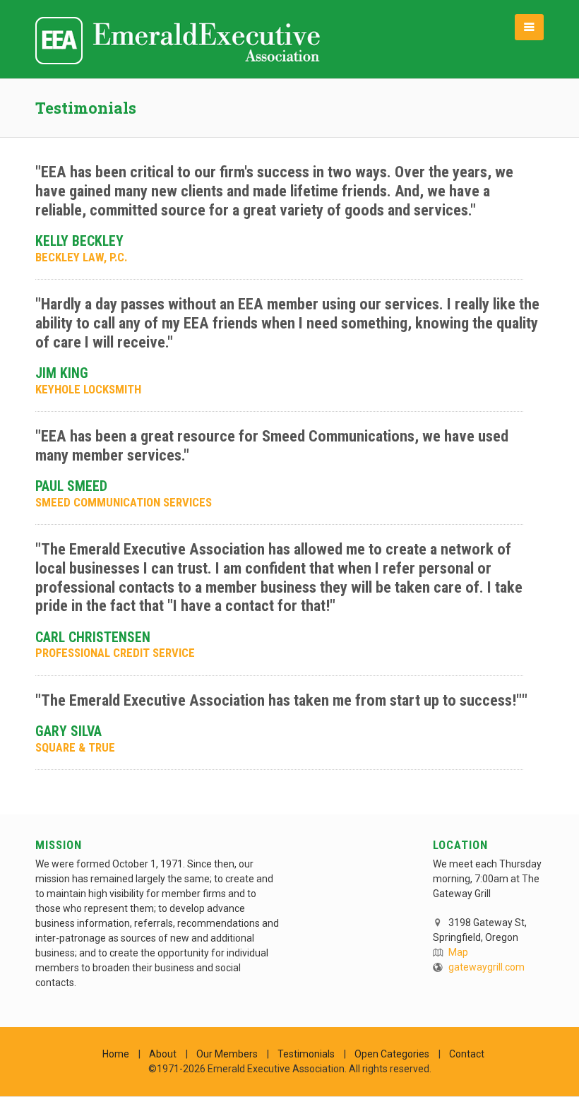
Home (115, 1054)
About (163, 1054)
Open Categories (391, 1054)
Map (458, 952)
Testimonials (306, 1054)
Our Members (227, 1054)
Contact (466, 1054)
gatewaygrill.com (486, 967)
